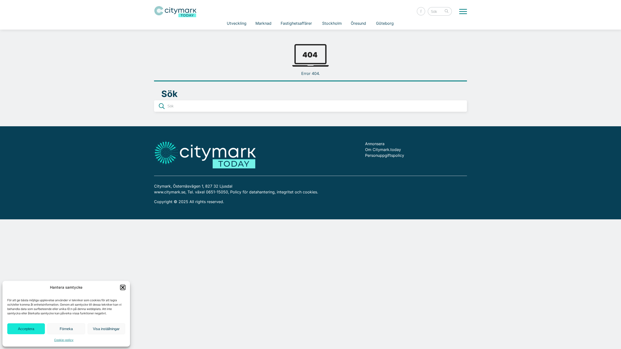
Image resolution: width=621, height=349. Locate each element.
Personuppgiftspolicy (384, 155)
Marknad (263, 23)
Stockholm (332, 23)
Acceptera (26, 329)
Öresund (358, 23)
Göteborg (385, 23)
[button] (122, 287)
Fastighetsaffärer (296, 23)
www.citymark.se (169, 192)
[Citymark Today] (175, 11)
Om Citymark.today (383, 149)
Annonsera (374, 143)
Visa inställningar (106, 329)
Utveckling (236, 23)
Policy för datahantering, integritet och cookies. (274, 192)
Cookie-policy (64, 340)
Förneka (66, 329)
